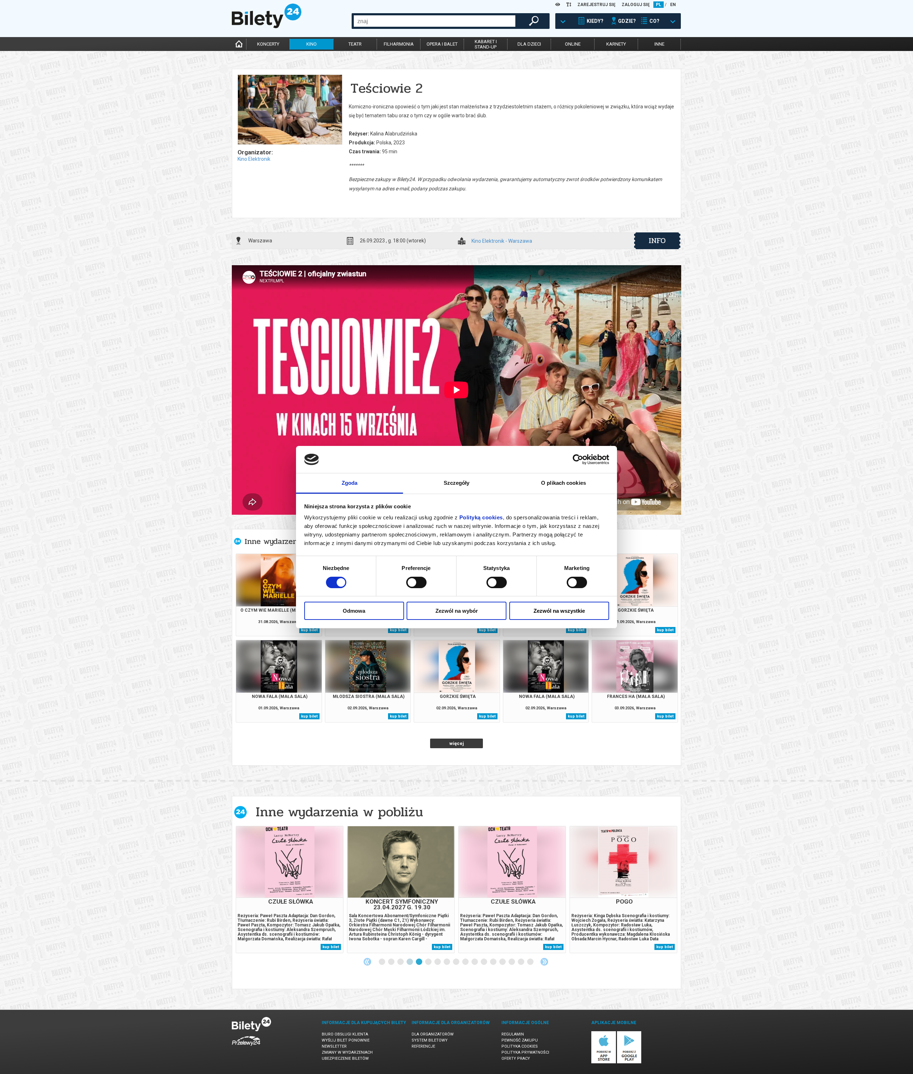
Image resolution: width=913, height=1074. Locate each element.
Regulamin (512, 1034)
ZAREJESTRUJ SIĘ (596, 4)
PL (658, 4)
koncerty (268, 44)
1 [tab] (382, 962)
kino (311, 44)
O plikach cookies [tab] (563, 483)
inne (659, 44)
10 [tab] (465, 962)
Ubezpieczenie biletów (345, 1058)
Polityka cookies (519, 1046)
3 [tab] (400, 962)
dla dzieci (529, 44)
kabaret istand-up (486, 44)
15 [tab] (512, 962)
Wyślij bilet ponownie (345, 1040)
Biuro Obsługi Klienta (345, 1034)
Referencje (423, 1046)
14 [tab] (502, 962)
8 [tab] (447, 962)
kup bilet (309, 630)
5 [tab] (419, 962)
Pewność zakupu (519, 1040)
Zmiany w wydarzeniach (347, 1052)
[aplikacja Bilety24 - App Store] (603, 1062)
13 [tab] (493, 962)
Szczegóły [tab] (457, 483)
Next (544, 962)
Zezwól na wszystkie (559, 611)
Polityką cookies (481, 517)
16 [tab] (521, 962)
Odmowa (354, 611)
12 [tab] (484, 962)
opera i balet (442, 44)
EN (673, 4)
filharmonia (399, 44)
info (657, 241)
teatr (355, 44)
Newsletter (334, 1046)
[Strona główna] (266, 26)
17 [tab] (530, 962)
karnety (616, 44)
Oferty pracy (515, 1058)
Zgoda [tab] (350, 483)
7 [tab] (438, 962)
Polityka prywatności (525, 1052)
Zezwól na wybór (456, 611)
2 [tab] (391, 962)
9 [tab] (456, 962)
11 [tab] (475, 962)
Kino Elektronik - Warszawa (501, 241)
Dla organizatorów (433, 1034)
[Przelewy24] (246, 1047)
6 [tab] (428, 962)
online (573, 44)
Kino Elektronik (254, 159)
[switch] (416, 582)
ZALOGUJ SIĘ (636, 4)
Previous (367, 962)
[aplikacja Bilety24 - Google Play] (629, 1062)
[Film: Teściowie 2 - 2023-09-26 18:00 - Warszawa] (290, 110)
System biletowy (430, 1040)
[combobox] (434, 21)
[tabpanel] (289, 889)
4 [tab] (410, 962)
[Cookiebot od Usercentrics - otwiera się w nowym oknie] (578, 459)
